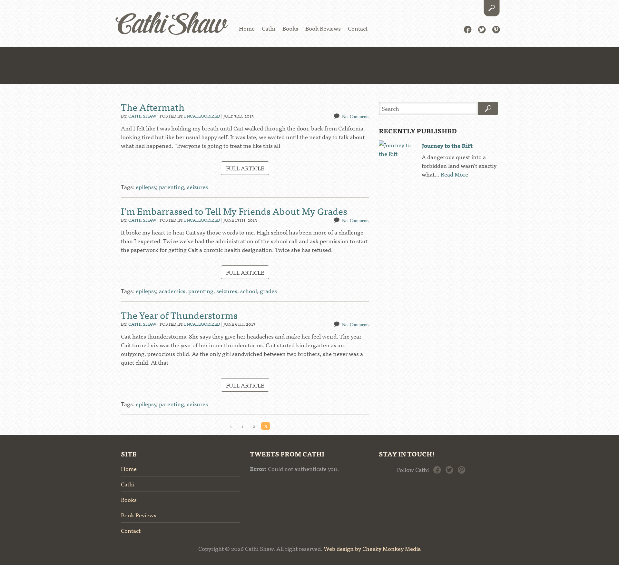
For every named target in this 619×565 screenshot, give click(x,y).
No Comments (355, 116)
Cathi (268, 28)
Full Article (245, 168)
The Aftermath (152, 106)
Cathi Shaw (171, 25)
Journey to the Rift (447, 145)
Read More (454, 174)
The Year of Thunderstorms (179, 314)
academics (172, 290)
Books (290, 28)
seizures (197, 186)
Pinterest (496, 28)
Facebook (467, 28)
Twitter (482, 28)
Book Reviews (323, 28)
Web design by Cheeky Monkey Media (372, 548)
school (248, 290)
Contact (358, 28)
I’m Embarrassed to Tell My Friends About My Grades (234, 210)
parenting (171, 186)
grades (268, 290)
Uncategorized (201, 115)
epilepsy (146, 186)
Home (247, 28)
